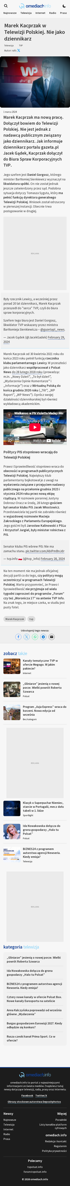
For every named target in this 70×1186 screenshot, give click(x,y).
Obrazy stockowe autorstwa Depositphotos (34, 1101)
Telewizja (26, 13)
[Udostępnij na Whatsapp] (35, 637)
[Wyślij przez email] (52, 637)
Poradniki (61, 1119)
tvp (31, 619)
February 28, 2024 (53, 559)
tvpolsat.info (35, 1167)
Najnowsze (9, 13)
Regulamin (60, 1146)
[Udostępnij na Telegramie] (43, 637)
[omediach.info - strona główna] (35, 6)
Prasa (63, 13)
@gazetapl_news (52, 329)
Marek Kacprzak (14, 619)
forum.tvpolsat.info (35, 1171)
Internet (40, 13)
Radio (52, 13)
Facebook (27, 1095)
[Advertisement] (35, 253)
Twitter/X (41, 1095)
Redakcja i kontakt (56, 1141)
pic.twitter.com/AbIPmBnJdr (44, 551)
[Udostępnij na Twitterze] (27, 637)
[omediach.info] (35, 1076)
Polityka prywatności (54, 1151)
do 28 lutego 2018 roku (27, 372)
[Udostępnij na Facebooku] (18, 637)
